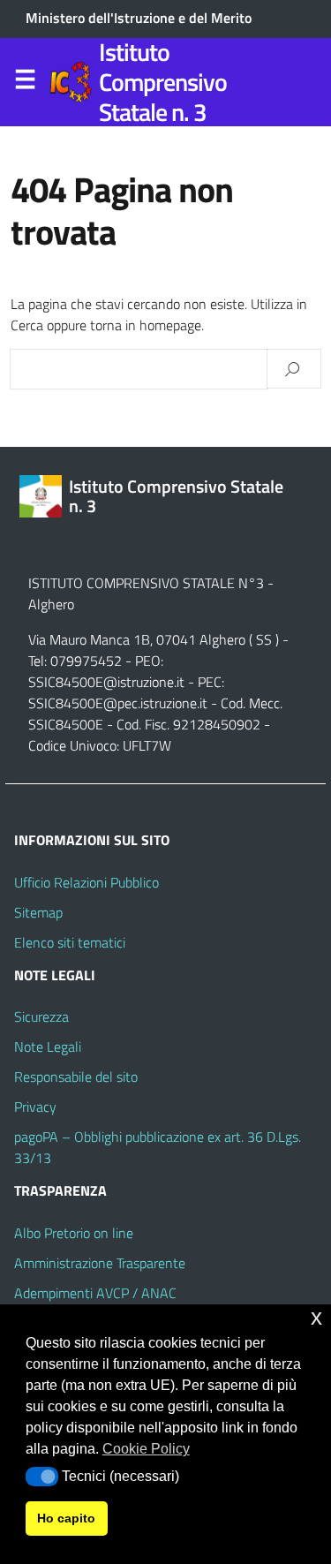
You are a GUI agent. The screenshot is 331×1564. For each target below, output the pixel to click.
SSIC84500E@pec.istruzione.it (117, 703)
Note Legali (47, 1046)
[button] (42, 1476)
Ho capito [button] (66, 1518)
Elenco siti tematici (69, 942)
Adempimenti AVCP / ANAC (95, 1292)
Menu (25, 83)
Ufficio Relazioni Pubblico (86, 882)
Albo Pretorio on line (73, 1232)
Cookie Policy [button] (146, 1448)
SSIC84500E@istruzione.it (106, 681)
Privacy (35, 1106)
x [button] (316, 1317)
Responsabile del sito (76, 1076)
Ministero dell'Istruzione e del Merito (139, 17)
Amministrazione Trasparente (99, 1262)
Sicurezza (41, 1016)
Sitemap (38, 912)
